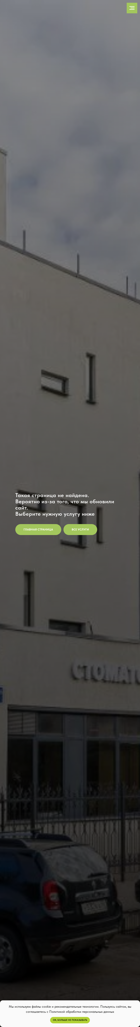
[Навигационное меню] (132, 8)
